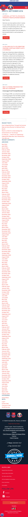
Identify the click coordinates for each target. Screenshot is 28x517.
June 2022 (5, 222)
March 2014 (5, 392)
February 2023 (6, 211)
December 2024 (6, 175)
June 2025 (5, 164)
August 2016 (5, 338)
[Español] (15, 508)
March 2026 (5, 148)
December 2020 (6, 249)
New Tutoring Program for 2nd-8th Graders (13, 87)
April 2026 (4, 146)
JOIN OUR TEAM (14, 1)
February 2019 (6, 286)
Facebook (7, 492)
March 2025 (5, 170)
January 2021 (5, 248)
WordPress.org (6, 407)
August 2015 (5, 360)
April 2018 (4, 301)
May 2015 (4, 366)
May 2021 (4, 240)
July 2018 (4, 295)
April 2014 (4, 390)
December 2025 (6, 153)
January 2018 (5, 307)
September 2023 (6, 203)
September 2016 (6, 336)
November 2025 (6, 155)
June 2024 (5, 187)
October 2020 (5, 253)
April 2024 (4, 190)
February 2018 (6, 305)
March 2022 (5, 227)
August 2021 (5, 235)
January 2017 (5, 329)
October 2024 (5, 179)
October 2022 (5, 216)
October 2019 (5, 275)
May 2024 (4, 188)
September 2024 (6, 181)
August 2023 (5, 205)
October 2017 (5, 312)
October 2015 (5, 356)
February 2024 (6, 194)
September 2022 (6, 218)
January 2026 (6, 151)
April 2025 (4, 168)
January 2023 (5, 212)
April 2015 (4, 368)
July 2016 (4, 340)
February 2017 (6, 327)
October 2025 (5, 157)
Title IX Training (14, 438)
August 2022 (5, 220)
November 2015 (6, 355)
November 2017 (6, 310)
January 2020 (6, 270)
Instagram (7, 496)
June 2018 (5, 297)
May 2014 (4, 388)
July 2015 (4, 362)
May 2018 (4, 299)
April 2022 (4, 225)
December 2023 (6, 198)
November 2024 (6, 177)
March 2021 (5, 244)
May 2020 (4, 262)
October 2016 (5, 334)
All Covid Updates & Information (8, 479)
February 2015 (6, 371)
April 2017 (4, 323)
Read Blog (6, 37)
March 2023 (5, 209)
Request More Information (7, 470)
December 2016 (6, 331)
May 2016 (4, 344)
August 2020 (5, 257)
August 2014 (5, 382)
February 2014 (6, 393)
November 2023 (6, 199)
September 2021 (6, 233)
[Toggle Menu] (26, 7)
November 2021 (6, 231)
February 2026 (6, 150)
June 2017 (5, 320)
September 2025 (6, 159)
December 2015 (6, 353)
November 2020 (6, 251)
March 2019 (5, 284)
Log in (3, 401)
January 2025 (5, 174)
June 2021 (5, 238)
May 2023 (4, 207)
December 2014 (6, 375)
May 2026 (4, 144)
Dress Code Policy (5, 482)
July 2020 (4, 259)
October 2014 (5, 379)
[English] (13, 508)
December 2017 (6, 308)
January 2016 (5, 351)
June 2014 (5, 386)
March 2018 (5, 303)
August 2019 (5, 279)
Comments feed (6, 405)
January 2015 (5, 373)
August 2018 (5, 294)
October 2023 (5, 201)
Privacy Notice (15, 512)
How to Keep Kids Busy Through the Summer (14, 125)
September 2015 (6, 358)
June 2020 (5, 260)
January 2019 (5, 288)
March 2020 (5, 266)
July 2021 (4, 236)
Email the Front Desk (14, 423)
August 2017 (5, 316)
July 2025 (4, 163)
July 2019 (4, 281)
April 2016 (4, 345)
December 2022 (6, 214)
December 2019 (6, 271)
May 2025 (4, 166)
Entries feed (5, 403)
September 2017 (6, 314)
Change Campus (13, 502)
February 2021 (6, 246)
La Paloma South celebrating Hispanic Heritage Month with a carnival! (14, 48)
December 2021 (6, 229)
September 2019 (6, 277)
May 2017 (4, 321)
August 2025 (5, 161)
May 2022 (4, 223)
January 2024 (6, 196)
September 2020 (6, 255)
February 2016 (6, 349)
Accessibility (4, 485)
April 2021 (4, 242)
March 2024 (5, 192)
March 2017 (5, 325)
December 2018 (6, 290)
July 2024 (4, 185)
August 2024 (5, 183)
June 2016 (5, 342)
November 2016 (6, 332)
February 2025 (6, 172)
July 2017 (4, 318)
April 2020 (4, 264)
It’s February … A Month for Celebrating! (12, 134)
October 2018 (5, 292)
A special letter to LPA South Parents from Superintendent (14, 17)
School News (5, 397)
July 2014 (4, 384)
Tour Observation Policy (7, 476)
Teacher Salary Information (7, 473)
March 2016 (5, 347)
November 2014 (6, 377)
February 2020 (6, 268)
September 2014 (6, 380)
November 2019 (6, 273)
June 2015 (5, 364)
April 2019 (4, 283)
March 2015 (5, 369)
